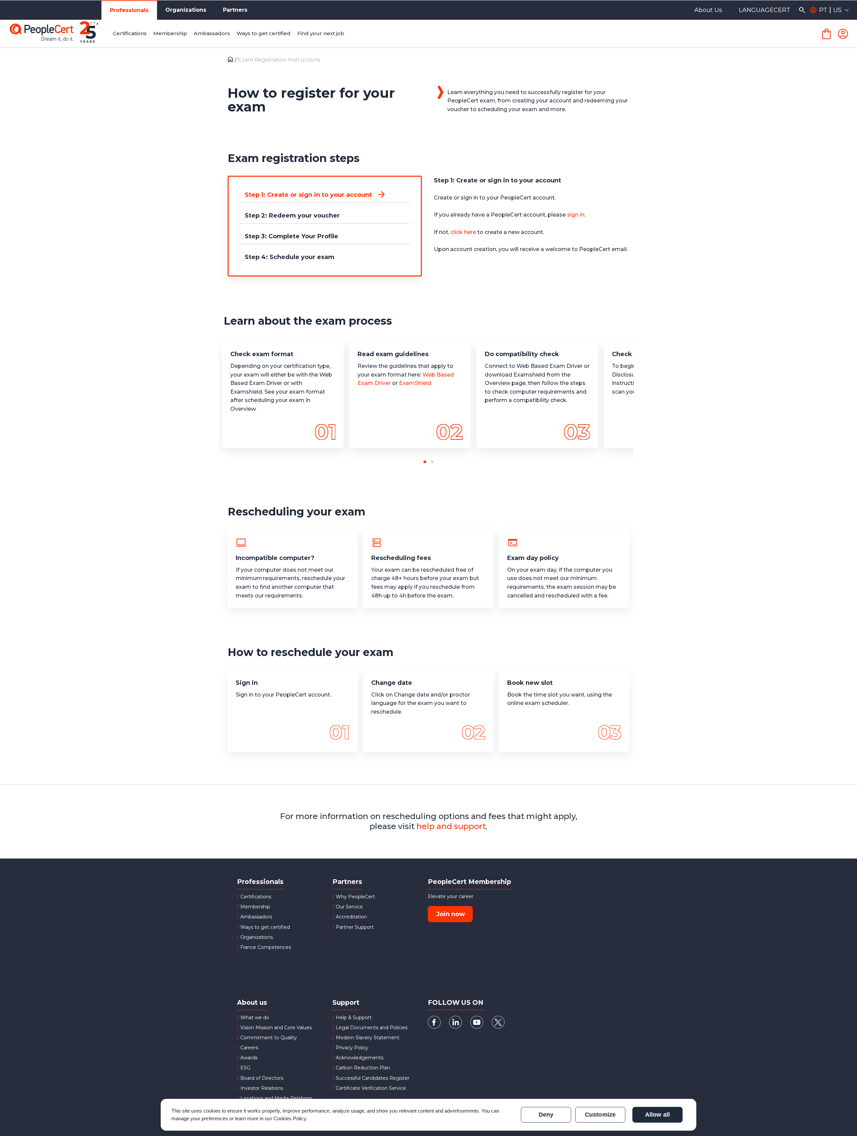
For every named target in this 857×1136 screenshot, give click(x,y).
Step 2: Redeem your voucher (292, 215)
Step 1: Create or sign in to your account (308, 194)
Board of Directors (261, 1078)
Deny (546, 1114)
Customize (600, 1114)
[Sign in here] (843, 34)
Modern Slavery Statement (367, 1038)
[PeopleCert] (60, 34)
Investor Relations (261, 1088)
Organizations (185, 10)
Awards (248, 1058)
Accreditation (351, 917)
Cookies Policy (290, 1118)
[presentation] (58, 403)
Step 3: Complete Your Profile (291, 236)
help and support (451, 826)
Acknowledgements (359, 1058)
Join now (450, 914)
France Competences (265, 947)
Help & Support (354, 1018)
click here (463, 232)
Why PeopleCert (355, 897)
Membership (255, 907)
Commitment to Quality (268, 1038)
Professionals (129, 10)
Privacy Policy (352, 1048)
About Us (708, 10)
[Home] (232, 60)
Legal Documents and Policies (371, 1028)
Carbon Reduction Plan (363, 1068)
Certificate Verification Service (371, 1088)
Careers (249, 1048)
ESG (245, 1068)
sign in (576, 215)
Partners (235, 10)
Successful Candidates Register (372, 1078)
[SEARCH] (802, 10)
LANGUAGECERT (764, 10)
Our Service (349, 907)
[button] (424, 462)
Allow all (657, 1114)
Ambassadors (256, 917)
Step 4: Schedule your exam (289, 257)
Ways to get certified (265, 927)
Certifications (255, 897)
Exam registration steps (294, 158)
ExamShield (415, 383)
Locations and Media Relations (276, 1098)
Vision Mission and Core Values (276, 1028)
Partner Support (355, 927)
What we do (254, 1018)
